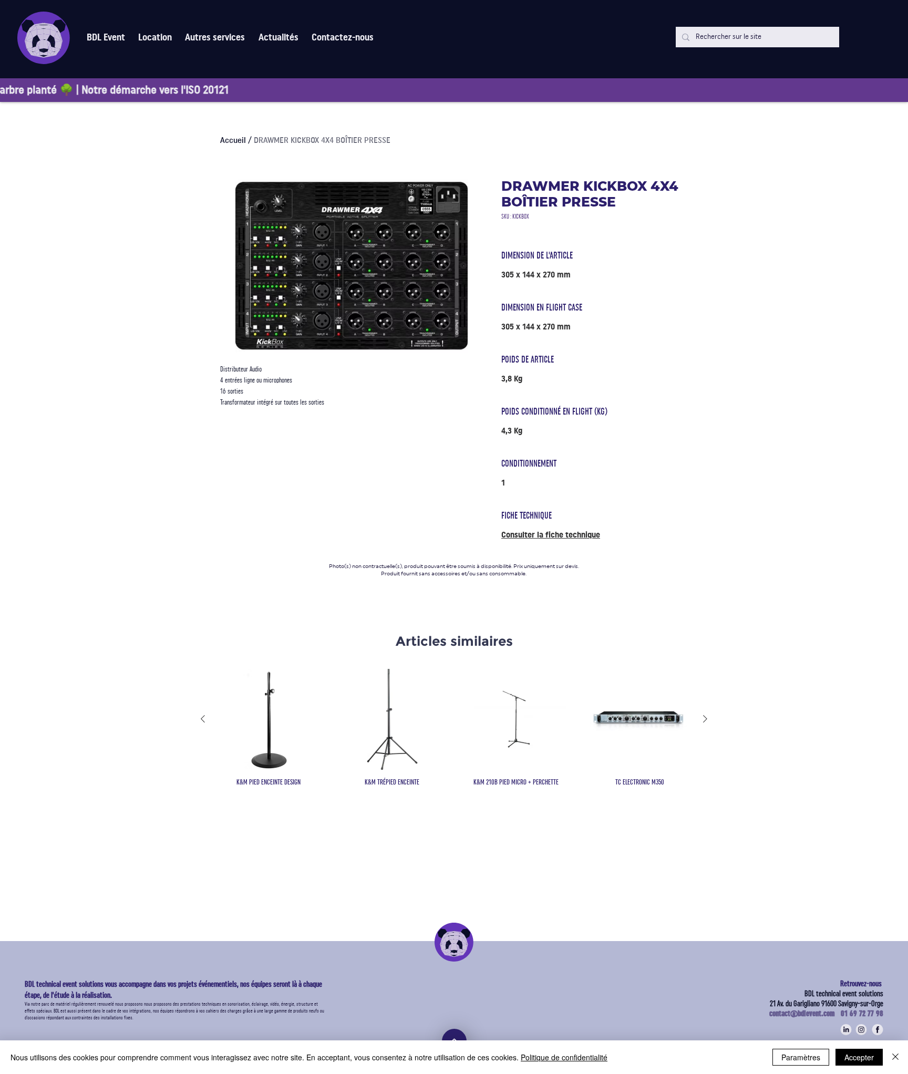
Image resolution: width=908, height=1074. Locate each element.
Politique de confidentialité (564, 1057)
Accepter (859, 1057)
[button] (215, 37)
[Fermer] (895, 1057)
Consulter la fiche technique (550, 535)
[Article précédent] (203, 718)
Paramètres (800, 1057)
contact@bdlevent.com (805, 1013)
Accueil (233, 140)
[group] (454, 732)
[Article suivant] (705, 718)
